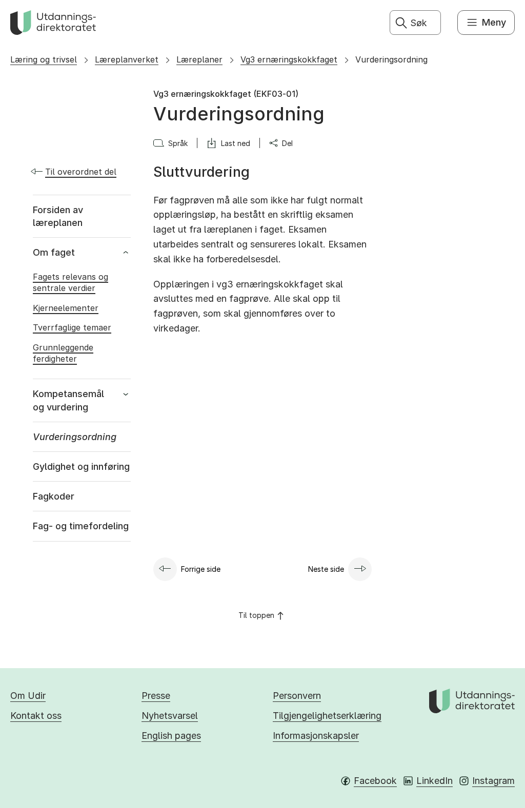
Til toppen (256, 615)
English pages (171, 735)
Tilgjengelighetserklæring (327, 715)
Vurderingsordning (391, 59)
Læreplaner (199, 59)
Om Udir (28, 695)
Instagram (493, 780)
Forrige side (200, 569)
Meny (494, 22)
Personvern (297, 695)
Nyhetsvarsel (170, 715)
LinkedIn (434, 780)
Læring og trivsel (43, 59)
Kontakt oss (36, 715)
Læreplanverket (126, 59)
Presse (156, 695)
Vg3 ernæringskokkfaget (288, 59)
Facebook (375, 780)
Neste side (326, 569)
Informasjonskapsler (316, 735)
